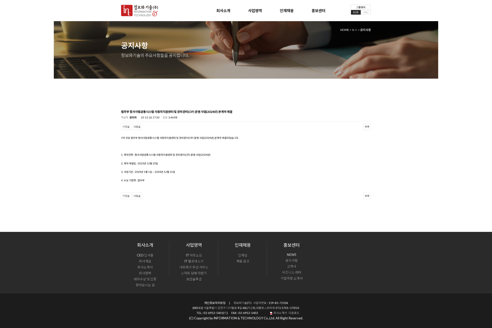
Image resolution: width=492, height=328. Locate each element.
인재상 (242, 255)
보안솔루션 (194, 279)
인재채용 (287, 10)
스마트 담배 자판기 (194, 273)
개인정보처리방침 (215, 303)
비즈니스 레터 (291, 272)
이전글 (126, 126)
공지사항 (291, 260)
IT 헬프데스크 (194, 261)
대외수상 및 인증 (145, 279)
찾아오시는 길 (145, 285)
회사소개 (223, 10)
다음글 (137, 126)
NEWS (291, 255)
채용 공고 (242, 261)
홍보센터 (318, 10)
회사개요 (145, 261)
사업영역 (255, 10)
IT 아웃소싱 (194, 255)
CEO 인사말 (145, 255)
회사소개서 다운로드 (285, 313)
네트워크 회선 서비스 (194, 267)
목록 (367, 126)
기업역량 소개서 (292, 278)
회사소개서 (145, 267)
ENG (366, 12)
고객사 (291, 266)
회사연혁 (145, 273)
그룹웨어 (360, 7)
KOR (355, 12)
